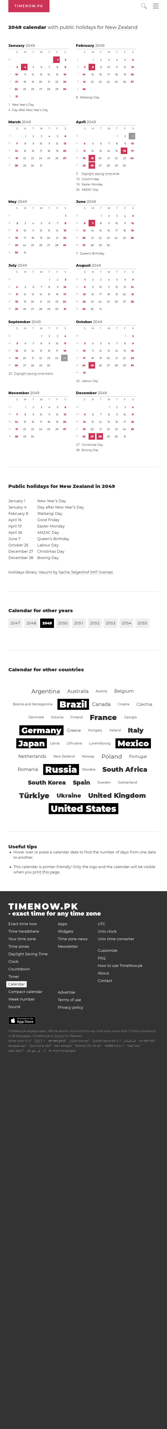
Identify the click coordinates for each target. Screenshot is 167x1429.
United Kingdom (117, 795)
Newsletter (68, 946)
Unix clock (107, 931)
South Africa (124, 769)
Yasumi (45, 572)
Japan (31, 743)
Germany (41, 730)
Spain (81, 782)
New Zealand (121, 27)
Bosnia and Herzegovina (32, 704)
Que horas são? (40, 1046)
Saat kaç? (134, 1046)
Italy (136, 730)
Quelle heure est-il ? (106, 1041)
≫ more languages (62, 1050)
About (103, 973)
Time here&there (23, 931)
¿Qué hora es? (79, 1041)
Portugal (138, 756)
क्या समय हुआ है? (57, 1041)
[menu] (156, 6)
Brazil (73, 704)
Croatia (123, 704)
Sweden (104, 782)
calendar (72, 27)
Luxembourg (99, 743)
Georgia (130, 717)
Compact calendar (25, 992)
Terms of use (69, 1000)
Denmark (36, 717)
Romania (28, 769)
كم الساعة (130, 1041)
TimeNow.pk (28, 6)
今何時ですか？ (114, 1046)
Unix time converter (116, 939)
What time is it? (19, 1041)
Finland (76, 717)
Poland (111, 756)
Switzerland (127, 782)
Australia (78, 691)
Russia (61, 769)
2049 (30, 45)
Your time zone (22, 939)
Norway (88, 756)
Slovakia (88, 769)
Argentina (45, 691)
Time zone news (73, 939)
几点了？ (40, 1041)
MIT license (101, 572)
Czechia (144, 704)
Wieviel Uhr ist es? (88, 1046)
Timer (13, 976)
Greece (74, 730)
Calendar (16, 984)
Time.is (59, 1036)
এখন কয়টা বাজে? (147, 1041)
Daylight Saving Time (28, 954)
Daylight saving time (97, 174)
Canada (101, 704)
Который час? (17, 1046)
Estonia (57, 717)
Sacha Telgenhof (74, 572)
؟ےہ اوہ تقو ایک (36, 1050)
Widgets (65, 931)
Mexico (133, 743)
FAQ (101, 958)
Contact (105, 981)
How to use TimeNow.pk (120, 965)
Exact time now (22, 924)
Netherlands (32, 756)
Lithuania (74, 743)
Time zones (18, 946)
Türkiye (34, 795)
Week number (21, 999)
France (103, 717)
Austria (101, 691)
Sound (14, 1007)
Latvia (54, 743)
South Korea (47, 782)
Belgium (124, 691)
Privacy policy (70, 1007)
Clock (13, 961)
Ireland (115, 730)
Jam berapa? (63, 1046)
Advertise (66, 992)
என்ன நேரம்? (16, 1050)
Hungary (95, 730)
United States (83, 808)
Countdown (19, 969)
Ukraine (69, 795)
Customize (107, 950)
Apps (62, 924)
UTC (101, 924)
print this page (46, 872)
